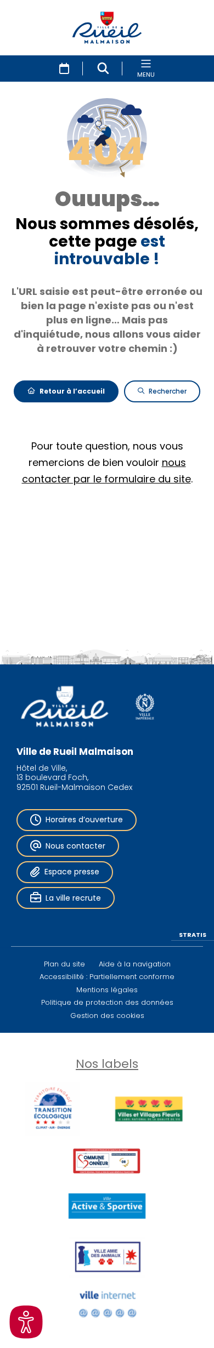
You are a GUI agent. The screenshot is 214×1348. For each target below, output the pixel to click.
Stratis (192, 934)
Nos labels (107, 1063)
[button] (103, 68)
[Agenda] (64, 68)
